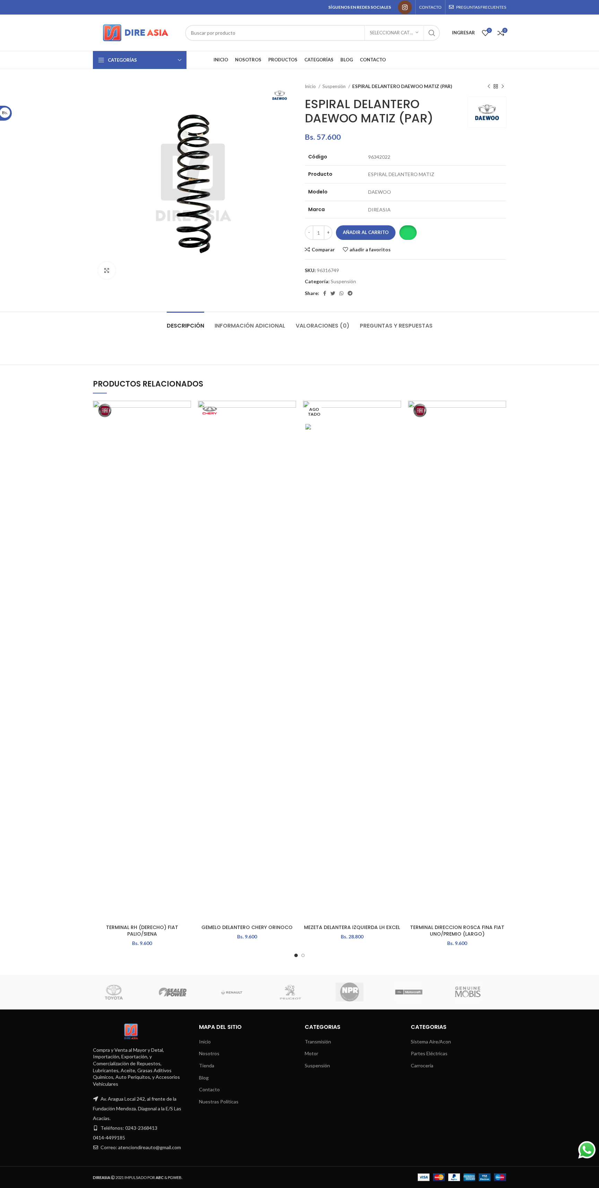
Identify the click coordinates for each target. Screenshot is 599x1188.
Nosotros (209, 1053)
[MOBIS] (476, 992)
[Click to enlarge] (106, 270)
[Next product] (502, 86)
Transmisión (318, 1041)
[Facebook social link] (324, 293)
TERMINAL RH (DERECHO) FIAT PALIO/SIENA (142, 931)
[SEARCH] (432, 33)
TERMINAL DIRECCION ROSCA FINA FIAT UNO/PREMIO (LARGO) (457, 931)
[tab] (185, 322)
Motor (311, 1053)
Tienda (206, 1065)
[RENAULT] (240, 992)
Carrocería (422, 1065)
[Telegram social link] (350, 293)
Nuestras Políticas (218, 1101)
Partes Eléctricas (429, 1053)
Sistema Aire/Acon (431, 1041)
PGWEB (175, 1177)
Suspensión (334, 86)
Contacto (209, 1089)
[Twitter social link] (332, 293)
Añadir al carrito (366, 232)
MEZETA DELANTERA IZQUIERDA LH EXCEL (352, 927)
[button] (408, 232)
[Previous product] (488, 86)
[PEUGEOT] (299, 992)
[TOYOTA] (122, 992)
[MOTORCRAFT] (417, 992)
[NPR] (358, 992)
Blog (204, 1078)
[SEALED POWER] (181, 992)
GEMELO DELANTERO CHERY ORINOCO (247, 927)
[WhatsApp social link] (341, 293)
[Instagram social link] (405, 7)
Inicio (311, 86)
